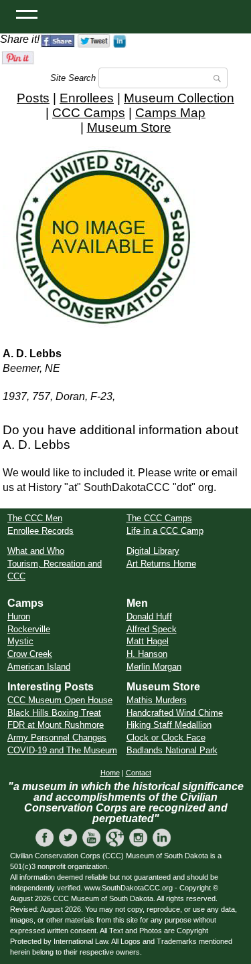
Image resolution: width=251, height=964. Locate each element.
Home (110, 773)
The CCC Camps (159, 518)
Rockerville (28, 629)
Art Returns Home (161, 564)
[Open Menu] (27, 13)
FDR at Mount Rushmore (55, 725)
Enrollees (87, 98)
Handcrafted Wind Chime (175, 713)
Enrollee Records (40, 531)
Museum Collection (179, 98)
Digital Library (153, 551)
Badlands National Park (172, 750)
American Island (38, 667)
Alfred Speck (152, 629)
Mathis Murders (157, 700)
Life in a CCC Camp (165, 531)
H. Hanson (147, 654)
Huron (18, 616)
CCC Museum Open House (59, 700)
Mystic (20, 641)
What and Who (35, 551)
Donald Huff (149, 616)
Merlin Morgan (154, 667)
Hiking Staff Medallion (169, 725)
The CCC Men (34, 518)
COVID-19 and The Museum (62, 750)
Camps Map (170, 113)
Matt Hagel (148, 641)
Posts (33, 98)
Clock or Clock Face (166, 738)
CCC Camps (88, 113)
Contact (138, 773)
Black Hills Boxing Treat (54, 713)
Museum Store (129, 127)
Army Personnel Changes (56, 738)
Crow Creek (29, 654)
